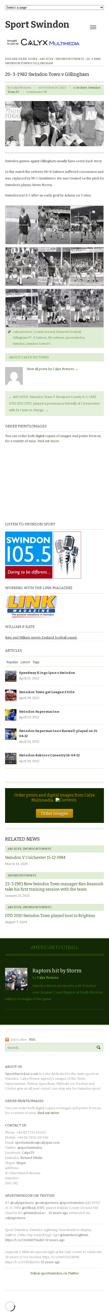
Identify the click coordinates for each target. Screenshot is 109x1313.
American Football (55, 947)
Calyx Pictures (21, 87)
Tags (36, 662)
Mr (50, 337)
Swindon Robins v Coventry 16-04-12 (49, 755)
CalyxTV (28, 1153)
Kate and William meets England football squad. (41, 637)
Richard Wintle (31, 1158)
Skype (21, 1163)
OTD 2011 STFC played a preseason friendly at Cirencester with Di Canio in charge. (54, 407)
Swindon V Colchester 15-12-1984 (35, 857)
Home (33, 59)
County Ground (44, 332)
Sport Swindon (37, 24)
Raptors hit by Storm (57, 971)
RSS (32, 1039)
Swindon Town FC (70, 59)
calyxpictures (15, 1218)
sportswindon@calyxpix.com (37, 1142)
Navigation (93, 27)
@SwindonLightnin (74, 1235)
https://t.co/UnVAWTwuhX (24, 1240)
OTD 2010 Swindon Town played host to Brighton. (50, 915)
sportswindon (75, 337)
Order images (54, 813)
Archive (46, 59)
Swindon (19, 343)
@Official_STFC (33, 1208)
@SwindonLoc (34, 1213)
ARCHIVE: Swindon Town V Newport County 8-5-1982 (52, 397)
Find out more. (49, 441)
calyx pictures (22, 332)
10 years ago (58, 1213)
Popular (12, 662)
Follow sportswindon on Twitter (54, 1273)
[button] (21, 224)
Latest (25, 662)
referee (58, 337)
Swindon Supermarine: (39, 711)
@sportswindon (29, 1148)
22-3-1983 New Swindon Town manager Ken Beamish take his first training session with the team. (54, 886)
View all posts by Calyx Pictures (52, 369)
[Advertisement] (36, 481)
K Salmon (40, 337)
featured (62, 332)
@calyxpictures (22, 1203)
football (75, 332)
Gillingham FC (22, 337)
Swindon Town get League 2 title (47, 692)
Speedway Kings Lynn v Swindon (47, 673)
